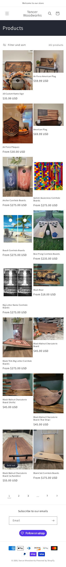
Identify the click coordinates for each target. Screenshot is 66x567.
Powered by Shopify (45, 560)
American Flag (40, 129)
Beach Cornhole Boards (14, 250)
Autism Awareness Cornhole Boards (46, 199)
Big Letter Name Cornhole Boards (15, 306)
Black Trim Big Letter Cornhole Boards (17, 362)
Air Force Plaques (11, 147)
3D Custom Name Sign (13, 93)
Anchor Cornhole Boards (14, 200)
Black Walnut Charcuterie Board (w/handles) (15, 474)
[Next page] (57, 496)
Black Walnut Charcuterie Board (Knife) (15, 401)
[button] (7, 13)
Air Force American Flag (44, 76)
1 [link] (9, 496)
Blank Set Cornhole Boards (46, 473)
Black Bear (38, 290)
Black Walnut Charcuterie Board (45, 345)
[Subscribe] (53, 520)
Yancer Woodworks (27, 560)
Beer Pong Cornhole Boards (46, 254)
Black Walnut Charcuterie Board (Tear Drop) (45, 418)
